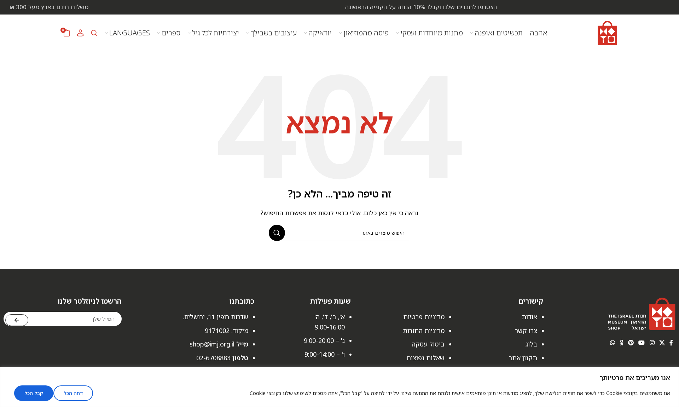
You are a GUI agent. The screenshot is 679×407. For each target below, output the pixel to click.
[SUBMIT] (16, 320)
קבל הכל (33, 393)
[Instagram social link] (652, 342)
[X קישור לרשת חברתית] (662, 342)
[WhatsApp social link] (612, 342)
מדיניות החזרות (424, 330)
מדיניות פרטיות (424, 317)
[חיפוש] (94, 33)
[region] (339, 387)
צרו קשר (526, 330)
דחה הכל (73, 393)
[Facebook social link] (671, 342)
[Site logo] (607, 32)
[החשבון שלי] (80, 33)
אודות (529, 317)
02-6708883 (213, 358)
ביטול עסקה (428, 344)
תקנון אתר (523, 358)
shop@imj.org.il (212, 344)
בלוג (531, 344)
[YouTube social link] (641, 342)
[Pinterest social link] (631, 342)
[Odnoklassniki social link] (621, 342)
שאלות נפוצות (425, 358)
